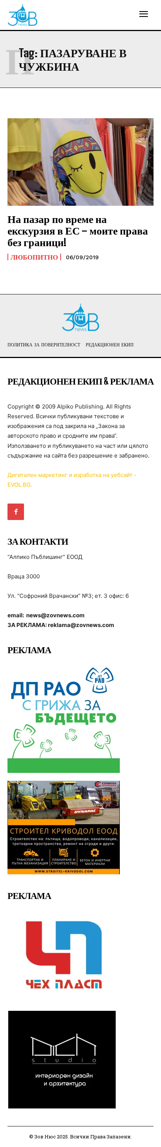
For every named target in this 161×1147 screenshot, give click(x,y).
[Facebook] (15, 512)
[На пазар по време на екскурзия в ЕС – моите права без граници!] (80, 162)
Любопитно (34, 257)
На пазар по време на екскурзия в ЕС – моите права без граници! (77, 230)
